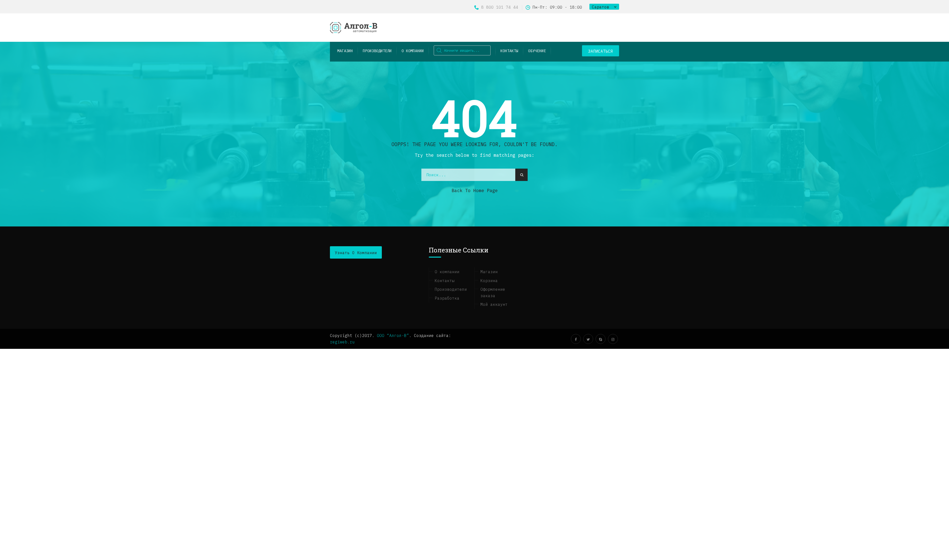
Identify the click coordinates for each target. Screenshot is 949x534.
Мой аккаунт (494, 304)
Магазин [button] (345, 50)
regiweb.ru (342, 341)
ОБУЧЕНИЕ (537, 50)
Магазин (489, 271)
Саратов (600, 6)
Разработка (447, 298)
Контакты (509, 50)
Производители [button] (377, 50)
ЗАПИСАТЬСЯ (600, 51)
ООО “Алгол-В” (393, 335)
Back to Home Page (475, 190)
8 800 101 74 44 (499, 7)
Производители (451, 289)
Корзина (489, 280)
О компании (413, 50)
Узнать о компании (356, 252)
